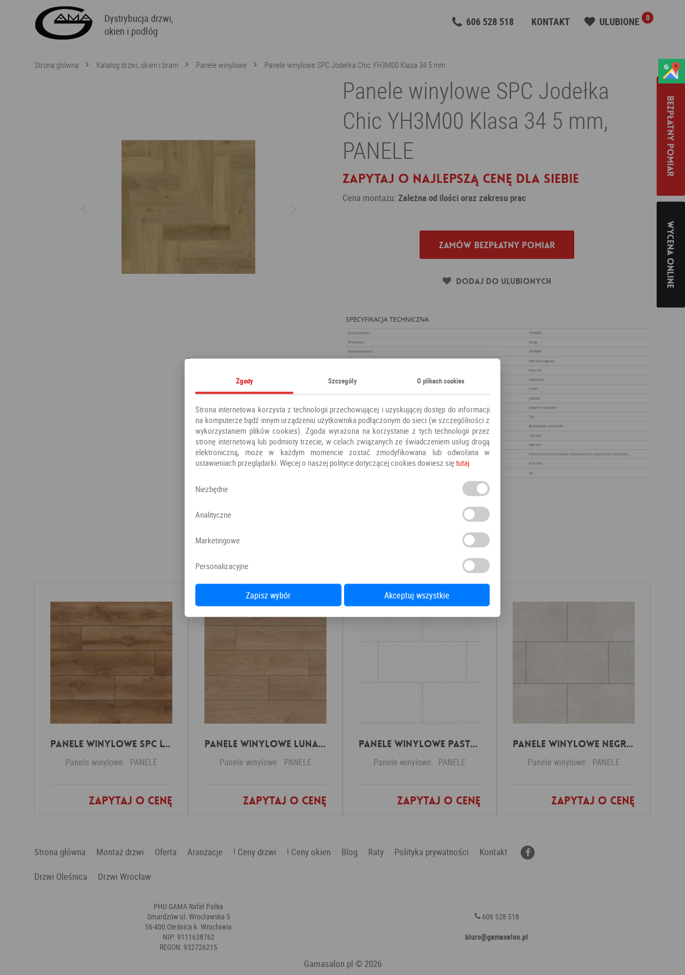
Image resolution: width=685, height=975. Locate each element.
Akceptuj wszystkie (417, 595)
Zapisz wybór (268, 595)
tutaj (462, 462)
